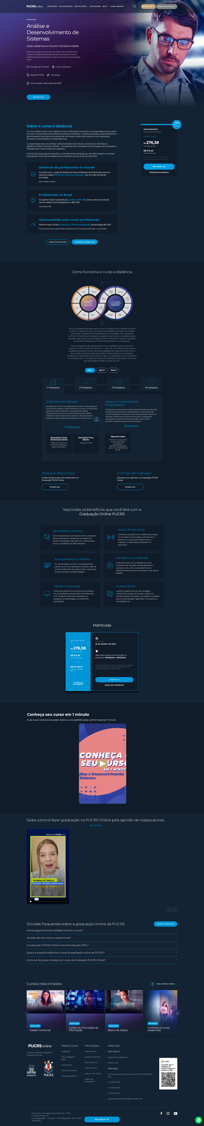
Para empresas (91, 1062)
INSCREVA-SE (147, 6)
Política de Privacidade (89, 1080)
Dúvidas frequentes (93, 1057)
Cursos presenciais (69, 1070)
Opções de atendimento (118, 1057)
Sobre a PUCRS (91, 1068)
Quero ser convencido (114, 685)
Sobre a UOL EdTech (93, 1073)
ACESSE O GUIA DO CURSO (58, 242)
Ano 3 (113, 370)
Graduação (52, 6)
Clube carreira (116, 6)
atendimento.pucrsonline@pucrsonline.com (125, 1098)
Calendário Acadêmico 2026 (85, 242)
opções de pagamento (159, 172)
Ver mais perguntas (165, 924)
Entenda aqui (55, 487)
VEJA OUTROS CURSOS (166, 984)
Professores (95, 6)
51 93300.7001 (114, 1093)
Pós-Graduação (65, 6)
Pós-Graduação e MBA (69, 1058)
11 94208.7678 (114, 1082)
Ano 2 (101, 370)
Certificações (80, 6)
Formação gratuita (69, 1076)
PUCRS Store (113, 1063)
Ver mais (96, 419)
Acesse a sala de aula (165, 6)
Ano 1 (90, 370)
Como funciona (91, 1051)
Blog (105, 6)
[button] (177, 1013)
